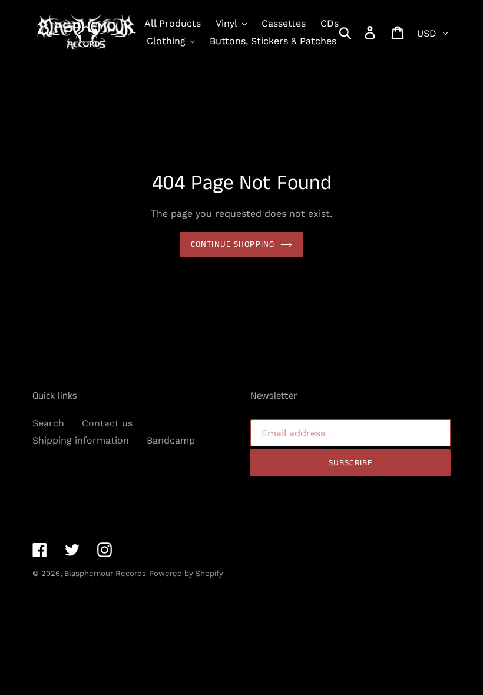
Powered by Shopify (186, 573)
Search (48, 423)
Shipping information (80, 440)
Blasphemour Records (105, 573)
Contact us (107, 423)
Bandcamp (171, 440)
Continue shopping (232, 244)
